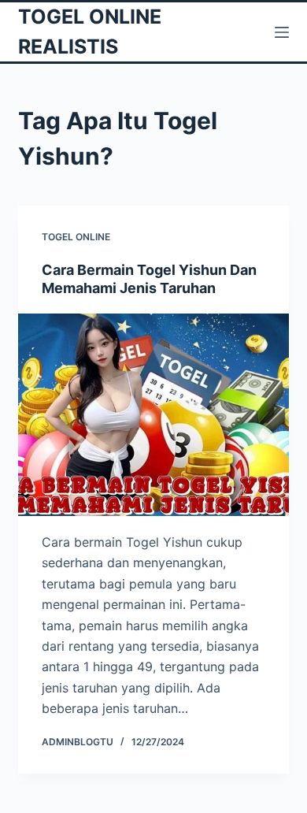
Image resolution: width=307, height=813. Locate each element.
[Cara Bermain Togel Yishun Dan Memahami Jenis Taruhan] (153, 415)
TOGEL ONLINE (76, 237)
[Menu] (282, 32)
